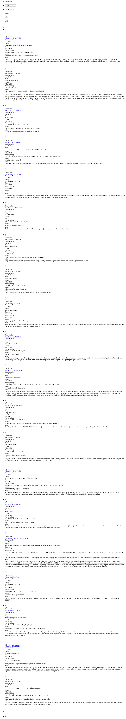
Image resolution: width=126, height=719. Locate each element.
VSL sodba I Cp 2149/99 (12, 437)
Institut (7, 13)
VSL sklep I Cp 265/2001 (13, 38)
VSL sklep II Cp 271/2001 (13, 271)
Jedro (6, 17)
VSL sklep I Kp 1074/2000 (13, 370)
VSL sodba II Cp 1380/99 (13, 610)
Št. (5, 33)
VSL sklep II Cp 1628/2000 (13, 405)
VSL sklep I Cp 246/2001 (13, 337)
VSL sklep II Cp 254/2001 (13, 646)
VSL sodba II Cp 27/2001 (13, 174)
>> (5, 29)
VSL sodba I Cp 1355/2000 (13, 239)
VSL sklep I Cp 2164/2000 (13, 208)
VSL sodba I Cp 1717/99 (12, 577)
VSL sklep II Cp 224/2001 (13, 142)
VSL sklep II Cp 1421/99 (12, 681)
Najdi (6, 21)
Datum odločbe (9, 40)
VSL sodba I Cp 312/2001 (13, 73)
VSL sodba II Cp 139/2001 (13, 303)
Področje (7, 43)
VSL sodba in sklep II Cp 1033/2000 (16, 538)
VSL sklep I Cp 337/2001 (13, 471)
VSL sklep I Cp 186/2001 (13, 110)
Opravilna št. (9, 1)
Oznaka (7, 5)
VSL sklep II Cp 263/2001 (13, 504)
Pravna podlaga (9, 9)
